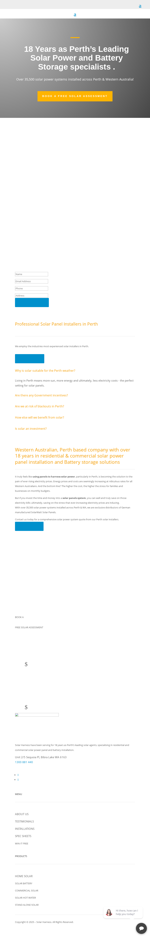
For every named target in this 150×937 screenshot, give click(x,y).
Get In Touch (29, 358)
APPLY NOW (29, 595)
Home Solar (38, 127)
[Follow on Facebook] (18, 775)
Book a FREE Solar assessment (75, 96)
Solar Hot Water (41, 166)
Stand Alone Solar (43, 203)
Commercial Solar (43, 149)
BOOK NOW (29, 526)
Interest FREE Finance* (47, 224)
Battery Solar (39, 181)
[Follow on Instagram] (18, 779)
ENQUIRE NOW (32, 302)
